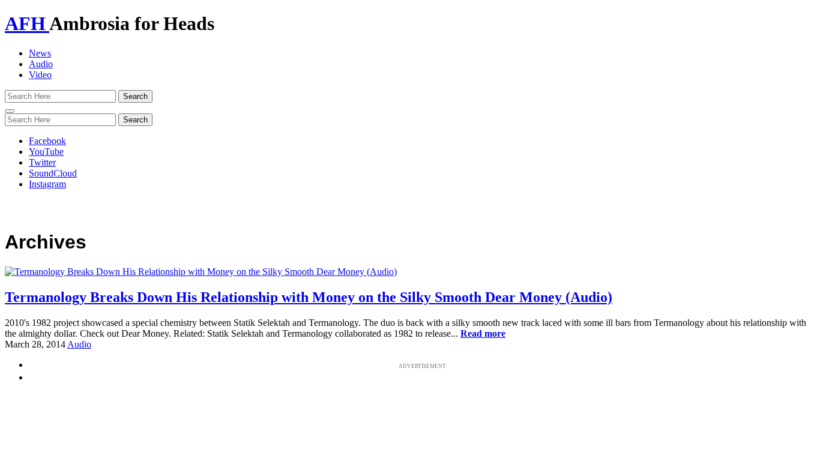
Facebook (47, 141)
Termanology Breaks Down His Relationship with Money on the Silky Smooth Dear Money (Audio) (308, 297)
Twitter (42, 162)
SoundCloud (53, 173)
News (40, 53)
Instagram (47, 184)
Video (40, 75)
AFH (27, 23)
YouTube (46, 151)
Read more (482, 333)
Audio (41, 64)
